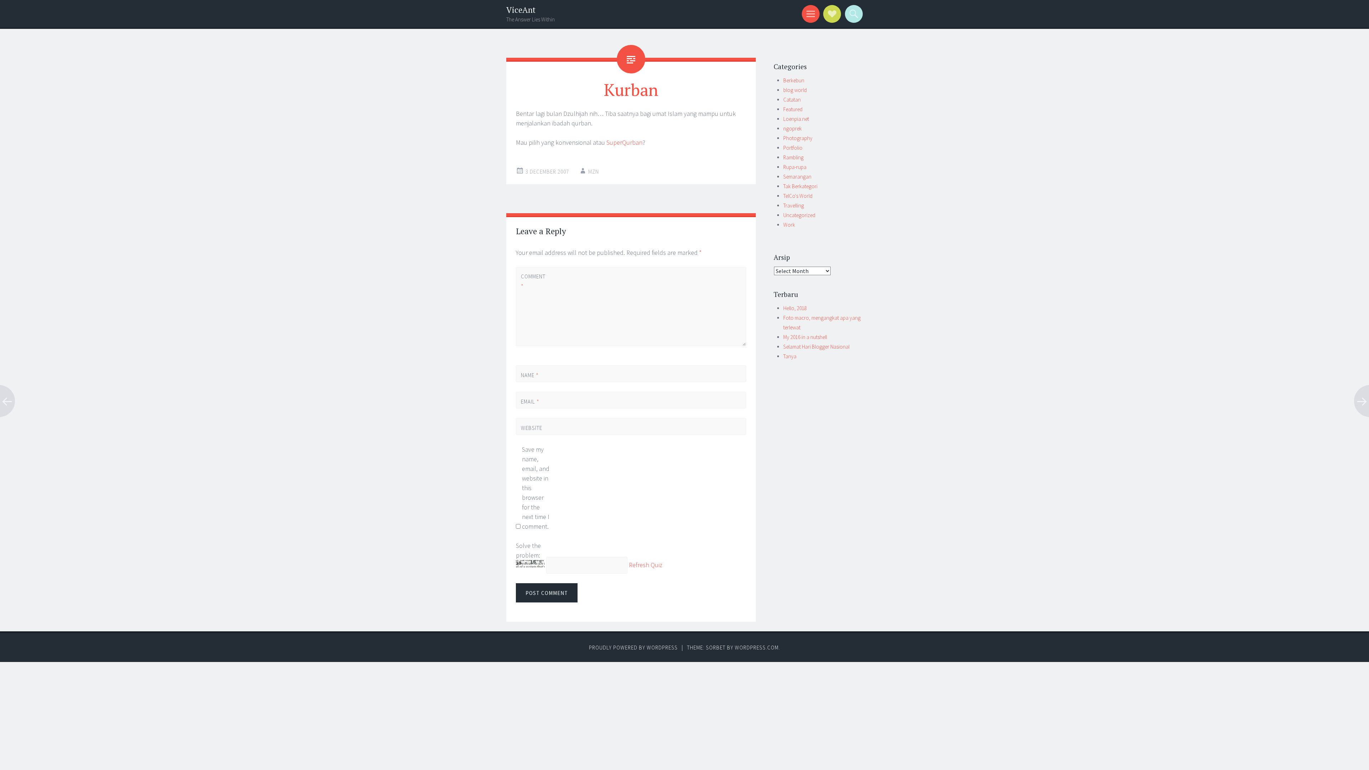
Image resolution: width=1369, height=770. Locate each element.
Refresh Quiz (645, 565)
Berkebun (793, 80)
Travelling (793, 205)
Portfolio (793, 147)
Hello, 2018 (795, 308)
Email (530, 401)
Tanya (789, 356)
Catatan (792, 99)
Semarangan (797, 176)
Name (530, 375)
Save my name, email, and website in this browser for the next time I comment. (535, 487)
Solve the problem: (528, 550)
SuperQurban (624, 142)
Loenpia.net (796, 118)
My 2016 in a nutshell (805, 337)
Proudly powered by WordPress (633, 647)
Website (531, 428)
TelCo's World (797, 195)
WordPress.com (757, 647)
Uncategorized (799, 215)
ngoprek (792, 128)
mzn (593, 171)
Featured (793, 109)
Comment (533, 281)
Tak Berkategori (800, 186)
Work (789, 224)
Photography (797, 138)
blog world (795, 90)
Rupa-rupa (794, 167)
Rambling (793, 157)
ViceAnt (520, 9)
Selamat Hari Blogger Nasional (816, 346)
